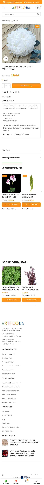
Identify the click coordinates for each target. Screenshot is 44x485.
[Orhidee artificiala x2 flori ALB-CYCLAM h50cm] (11, 183)
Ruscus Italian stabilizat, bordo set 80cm (30, 289)
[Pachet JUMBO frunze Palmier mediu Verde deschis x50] (11, 275)
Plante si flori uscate (9, 395)
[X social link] (10, 91)
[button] (11, 204)
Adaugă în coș (26, 86)
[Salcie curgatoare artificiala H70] (31, 183)
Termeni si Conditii (8, 354)
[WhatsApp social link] (18, 91)
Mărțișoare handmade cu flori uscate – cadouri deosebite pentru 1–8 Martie (24, 442)
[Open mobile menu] (3, 7)
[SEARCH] (38, 14)
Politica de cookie (8, 370)
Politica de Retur (7, 362)
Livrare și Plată (7, 358)
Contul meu (6, 423)
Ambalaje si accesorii (9, 402)
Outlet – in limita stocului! (11, 427)
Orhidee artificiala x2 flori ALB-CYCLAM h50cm (10, 197)
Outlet (15, 20)
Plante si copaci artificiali (10, 387)
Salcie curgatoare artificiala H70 (29, 196)
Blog (3, 419)
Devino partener (7, 431)
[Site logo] (21, 7)
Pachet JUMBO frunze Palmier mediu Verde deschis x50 (10, 289)
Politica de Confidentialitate (11, 366)
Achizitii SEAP (7, 415)
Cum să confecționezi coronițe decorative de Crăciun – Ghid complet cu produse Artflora (22, 453)
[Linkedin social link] (16, 91)
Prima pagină (6, 20)
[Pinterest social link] (13, 91)
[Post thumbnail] (5, 443)
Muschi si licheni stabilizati (11, 383)
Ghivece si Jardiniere (9, 398)
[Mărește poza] (5, 58)
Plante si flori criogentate (10, 391)
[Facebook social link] (7, 91)
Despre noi (5, 412)
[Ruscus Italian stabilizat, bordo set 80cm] (31, 275)
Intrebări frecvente (8, 374)
